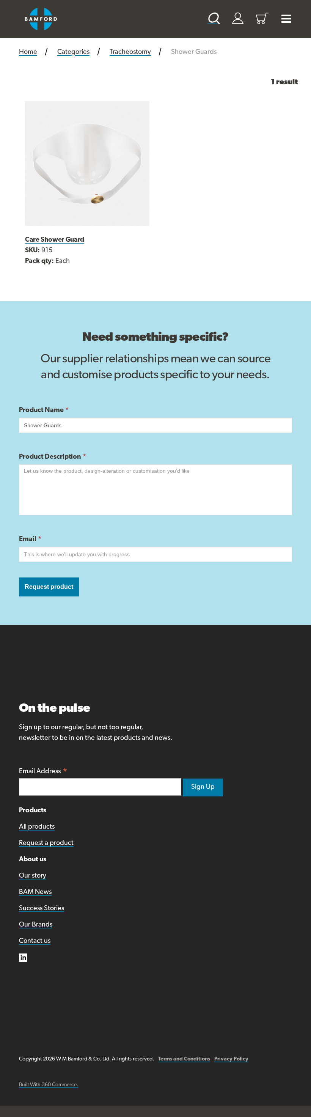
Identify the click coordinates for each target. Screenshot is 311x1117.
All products (37, 827)
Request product (49, 587)
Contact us (34, 941)
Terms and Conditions (184, 1059)
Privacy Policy (231, 1059)
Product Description (52, 457)
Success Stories (41, 908)
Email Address (43, 772)
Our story (32, 876)
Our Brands (35, 925)
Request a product (46, 843)
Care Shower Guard (54, 240)
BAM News (35, 892)
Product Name (44, 410)
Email (30, 539)
